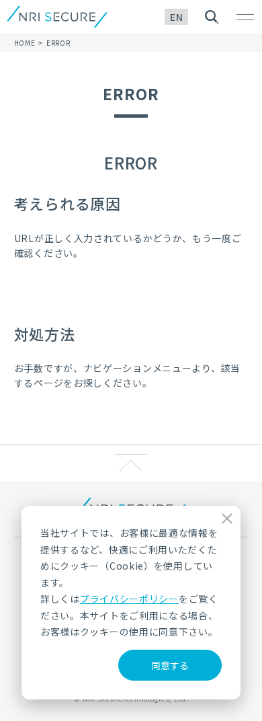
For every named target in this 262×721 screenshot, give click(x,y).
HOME (25, 43)
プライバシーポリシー (129, 598)
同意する (170, 665)
